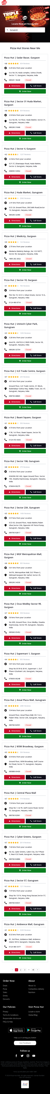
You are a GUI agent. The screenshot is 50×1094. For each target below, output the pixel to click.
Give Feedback (25, 1043)
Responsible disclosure (12, 1018)
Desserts (6, 999)
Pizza (5, 989)
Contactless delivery (36, 989)
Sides (5, 992)
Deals (5, 985)
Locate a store (34, 1011)
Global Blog (32, 1015)
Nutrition (31, 992)
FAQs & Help (8, 1022)
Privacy (5, 1011)
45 (33, 970)
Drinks (5, 996)
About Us (32, 985)
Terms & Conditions (10, 1015)
